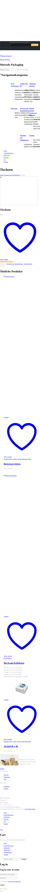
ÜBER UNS (7, 850)
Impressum (6, 786)
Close (1, 829)
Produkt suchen (22, 70)
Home (5, 151)
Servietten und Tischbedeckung (15, 264)
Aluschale (35, 94)
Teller (16, 117)
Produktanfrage (8, 852)
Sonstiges (31, 135)
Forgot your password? (14, 881)
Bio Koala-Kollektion (14, 663)
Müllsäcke (36, 124)
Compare (6, 417)
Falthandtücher (28, 144)
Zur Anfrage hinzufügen (6, 262)
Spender (35, 121)
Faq (5, 160)
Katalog (2, 768)
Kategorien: (3, 264)
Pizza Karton (18, 94)
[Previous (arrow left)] (0, 891)
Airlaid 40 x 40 (11, 746)
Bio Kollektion (28, 115)
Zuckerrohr (14, 108)
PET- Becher (27, 97)
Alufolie (35, 92)
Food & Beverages (8, 153)
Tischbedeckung (28, 124)
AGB (5, 779)
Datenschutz (7, 777)
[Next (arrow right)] (2, 891)
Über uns (6, 157)
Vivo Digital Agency (30, 809)
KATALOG (7, 155)
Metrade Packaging (5, 59)
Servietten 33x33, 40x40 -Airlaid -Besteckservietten (17, 459)
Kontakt (6, 162)
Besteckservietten (12, 464)
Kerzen (35, 142)
